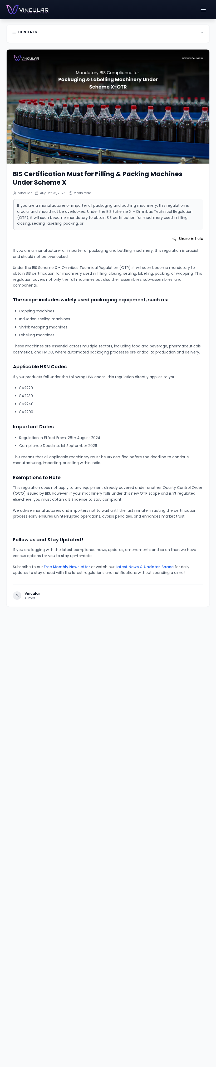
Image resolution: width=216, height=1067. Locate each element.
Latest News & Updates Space (145, 566)
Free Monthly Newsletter (67, 566)
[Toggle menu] (204, 9)
